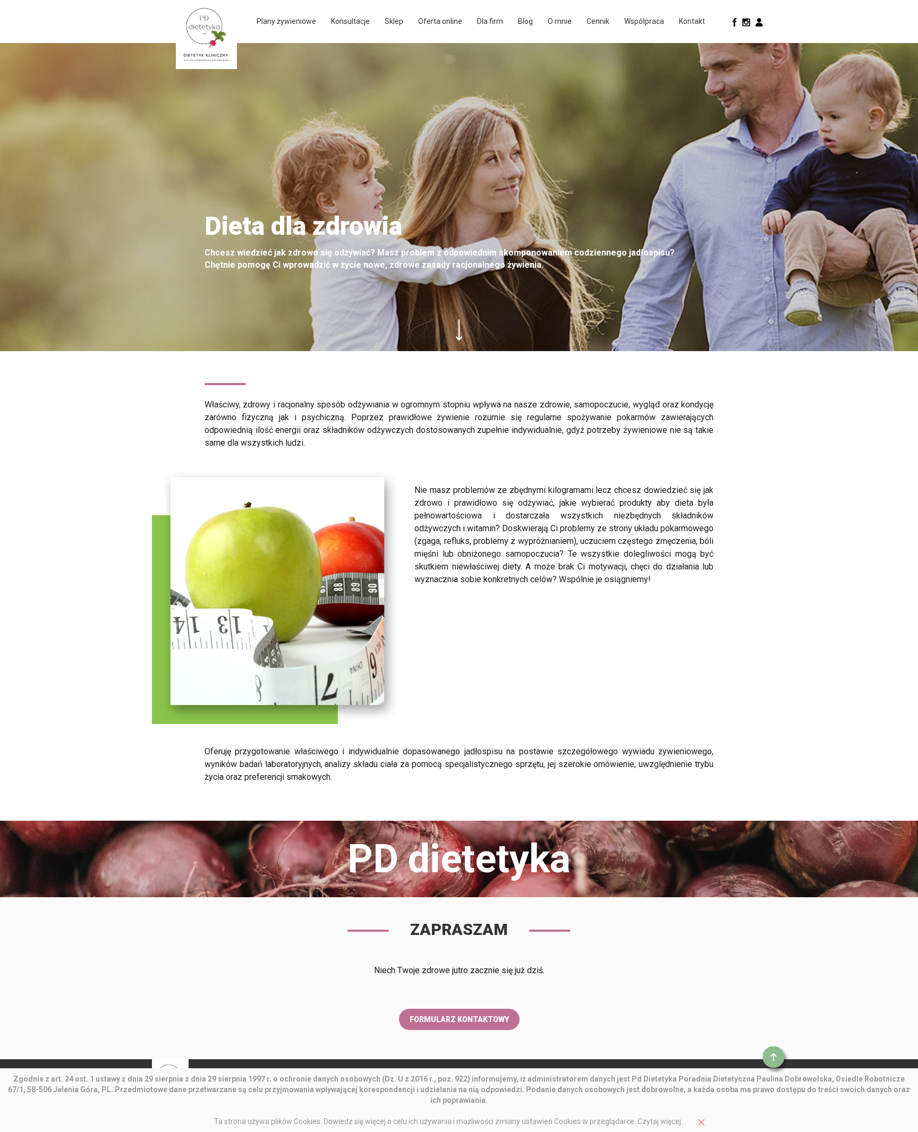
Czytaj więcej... (662, 1121)
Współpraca (644, 21)
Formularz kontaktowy (459, 1019)
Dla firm (490, 21)
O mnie (560, 21)
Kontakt (692, 21)
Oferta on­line (440, 21)
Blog (525, 21)
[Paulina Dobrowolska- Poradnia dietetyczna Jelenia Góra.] (206, 34)
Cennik (597, 21)
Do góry (775, 1059)
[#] (735, 21)
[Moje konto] (759, 21)
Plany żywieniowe (286, 21)
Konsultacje (350, 21)
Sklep (394, 21)
